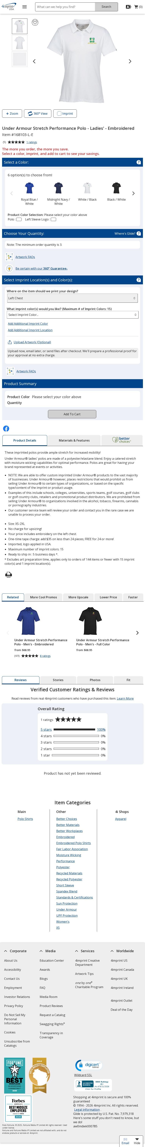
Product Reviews (51, 1006)
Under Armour (66, 909)
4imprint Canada (122, 970)
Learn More (125, 698)
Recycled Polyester (69, 879)
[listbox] (72, 315)
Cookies (10, 1033)
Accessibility (12, 970)
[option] (29, 193)
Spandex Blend (66, 891)
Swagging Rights (52, 1024)
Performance (65, 861)
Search (106, 6)
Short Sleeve (65, 885)
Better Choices (66, 819)
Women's (62, 922)
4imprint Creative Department (87, 962)
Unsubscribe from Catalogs (17, 1044)
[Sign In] (129, 6)
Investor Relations (17, 998)
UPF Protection (66, 915)
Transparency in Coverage (52, 1036)
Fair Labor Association (72, 849)
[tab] (24, 440)
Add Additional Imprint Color (28, 324)
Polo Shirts (25, 819)
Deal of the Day (122, 1010)
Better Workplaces (69, 831)
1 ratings (32, 142)
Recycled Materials (69, 873)
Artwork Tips (84, 974)
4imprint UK (119, 979)
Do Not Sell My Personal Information (18, 1020)
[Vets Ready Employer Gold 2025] (39, 1076)
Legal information (87, 1110)
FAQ (42, 988)
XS (57, 928)
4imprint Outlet (121, 1001)
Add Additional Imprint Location (30, 330)
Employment (13, 988)
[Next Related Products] (137, 633)
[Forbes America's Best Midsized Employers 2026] (18, 1109)
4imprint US (119, 960)
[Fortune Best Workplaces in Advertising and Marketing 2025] (14, 1076)
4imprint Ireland (122, 988)
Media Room (48, 997)
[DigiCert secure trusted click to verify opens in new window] (89, 1066)
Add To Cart (72, 414)
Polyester (62, 867)
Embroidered (65, 837)
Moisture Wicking (68, 855)
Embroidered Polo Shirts (73, 843)
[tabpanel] (73, 731)
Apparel (120, 819)
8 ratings (45, 656)
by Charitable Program (89, 985)
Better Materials (67, 825)
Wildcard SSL (83, 1076)
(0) (138, 8)
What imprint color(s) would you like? (59, 309)
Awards (45, 970)
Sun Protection (66, 903)
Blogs (44, 979)
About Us (10, 960)
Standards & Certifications (74, 897)
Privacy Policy (14, 1007)
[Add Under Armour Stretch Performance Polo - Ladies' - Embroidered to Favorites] (35, 22)
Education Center (52, 960)
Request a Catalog (52, 1015)
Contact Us (11, 979)
